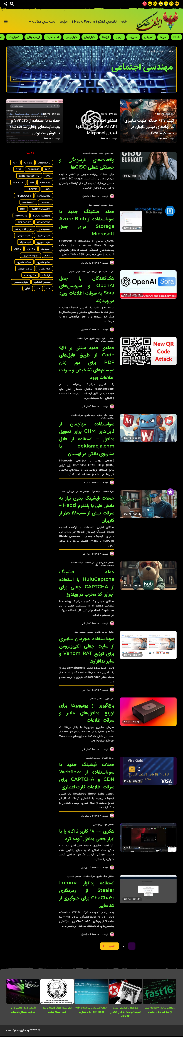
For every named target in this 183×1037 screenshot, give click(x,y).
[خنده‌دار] (150, 3)
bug (47, 169)
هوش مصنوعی (74, 271)
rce (22, 209)
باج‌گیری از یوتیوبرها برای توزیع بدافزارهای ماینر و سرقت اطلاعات (86, 712)
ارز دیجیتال (33, 37)
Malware (43, 195)
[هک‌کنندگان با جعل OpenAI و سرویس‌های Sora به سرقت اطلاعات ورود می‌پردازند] (148, 284)
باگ (105, 415)
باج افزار (31, 248)
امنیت (101, 153)
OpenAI (45, 202)
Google (18, 182)
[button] (12, 3)
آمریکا (163, 37)
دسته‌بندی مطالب (43, 21)
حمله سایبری (44, 268)
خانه (124, 21)
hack (46, 189)
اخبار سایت (52, 37)
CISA (18, 169)
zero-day (24, 222)
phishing (28, 202)
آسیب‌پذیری (44, 228)
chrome (33, 169)
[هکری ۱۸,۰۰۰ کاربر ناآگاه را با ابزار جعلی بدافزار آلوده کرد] (148, 837)
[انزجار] (161, 3)
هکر (38, 288)
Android (44, 162)
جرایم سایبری (94, 338)
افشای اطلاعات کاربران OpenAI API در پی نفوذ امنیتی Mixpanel (96, 126)
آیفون (118, 37)
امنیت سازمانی (23, 235)
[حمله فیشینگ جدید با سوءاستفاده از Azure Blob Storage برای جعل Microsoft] (148, 218)
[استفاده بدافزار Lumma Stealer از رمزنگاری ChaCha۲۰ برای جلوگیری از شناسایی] (148, 889)
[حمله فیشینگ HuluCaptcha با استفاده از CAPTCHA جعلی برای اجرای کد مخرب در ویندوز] (148, 575)
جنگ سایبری (101, 876)
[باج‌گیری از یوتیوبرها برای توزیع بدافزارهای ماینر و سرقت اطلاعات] (148, 711)
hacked (32, 189)
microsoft (24, 195)
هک (90, 205)
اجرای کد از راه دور (23, 228)
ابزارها (64, 21)
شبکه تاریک (95, 491)
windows (43, 222)
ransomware (40, 209)
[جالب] (177, 3)
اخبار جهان (71, 37)
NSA (176, 37)
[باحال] (155, 3)
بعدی (112, 946)
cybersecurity (29, 175)
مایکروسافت (30, 275)
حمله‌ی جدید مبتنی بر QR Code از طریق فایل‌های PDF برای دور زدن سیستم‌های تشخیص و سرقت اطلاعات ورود (86, 362)
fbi (32, 182)
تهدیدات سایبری (30, 255)
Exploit (45, 182)
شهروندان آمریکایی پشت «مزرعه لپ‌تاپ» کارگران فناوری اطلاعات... (125, 1011)
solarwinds (41, 215)
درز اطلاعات (89, 562)
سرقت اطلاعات (82, 338)
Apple (28, 162)
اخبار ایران (89, 37)
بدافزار (104, 338)
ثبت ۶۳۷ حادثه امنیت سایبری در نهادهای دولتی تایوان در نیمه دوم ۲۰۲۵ (149, 126)
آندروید (133, 37)
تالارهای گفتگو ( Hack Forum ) (94, 21)
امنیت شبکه (25, 242)
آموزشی (148, 37)
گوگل (27, 288)
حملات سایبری (24, 262)
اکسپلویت (14, 37)
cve (48, 175)
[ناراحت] (166, 3)
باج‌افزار (17, 248)
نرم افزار (70, 491)
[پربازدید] (170, 491)
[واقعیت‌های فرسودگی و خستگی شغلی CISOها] (148, 166)
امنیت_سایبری (43, 235)
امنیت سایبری (43, 242)
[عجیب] (171, 3)
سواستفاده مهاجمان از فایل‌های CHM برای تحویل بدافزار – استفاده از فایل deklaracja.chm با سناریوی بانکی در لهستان (86, 438)
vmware (21, 215)
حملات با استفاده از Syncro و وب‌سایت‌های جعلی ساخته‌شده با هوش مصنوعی (34, 126)
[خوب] (144, 3)
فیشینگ (46, 275)
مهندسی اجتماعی (90, 153)
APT (15, 162)
